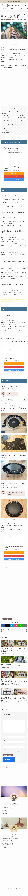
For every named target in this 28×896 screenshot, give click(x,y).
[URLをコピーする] (25, 625)
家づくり (9, 19)
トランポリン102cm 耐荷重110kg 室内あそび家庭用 (14, 167)
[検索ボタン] (25, 5)
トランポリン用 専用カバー (10, 358)
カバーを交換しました (10, 130)
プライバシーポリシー (11, 888)
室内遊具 (4, 19)
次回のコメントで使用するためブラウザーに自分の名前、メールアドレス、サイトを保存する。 (14, 750)
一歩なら (17, 1)
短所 (5, 128)
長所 (5, 113)
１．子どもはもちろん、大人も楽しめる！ (15, 115)
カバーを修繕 (7, 132)
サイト (4, 745)
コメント (5, 718)
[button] (3, 625)
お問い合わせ (18, 888)
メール (4, 740)
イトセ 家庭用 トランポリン (11, 111)
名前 (4, 735)
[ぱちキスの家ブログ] (14, 5)
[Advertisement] (14, 87)
